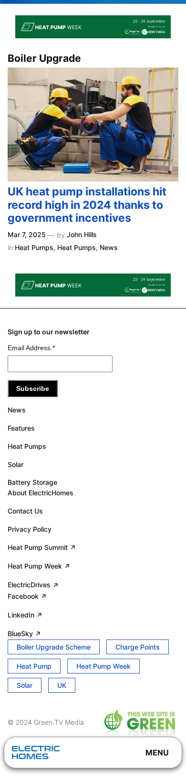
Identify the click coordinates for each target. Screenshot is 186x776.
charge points (137, 647)
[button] (157, 752)
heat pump (34, 666)
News (109, 247)
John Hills (82, 234)
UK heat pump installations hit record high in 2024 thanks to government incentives (87, 205)
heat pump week (103, 666)
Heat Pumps (34, 247)
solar (24, 685)
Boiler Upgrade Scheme (54, 647)
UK (61, 685)
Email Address (31, 348)
